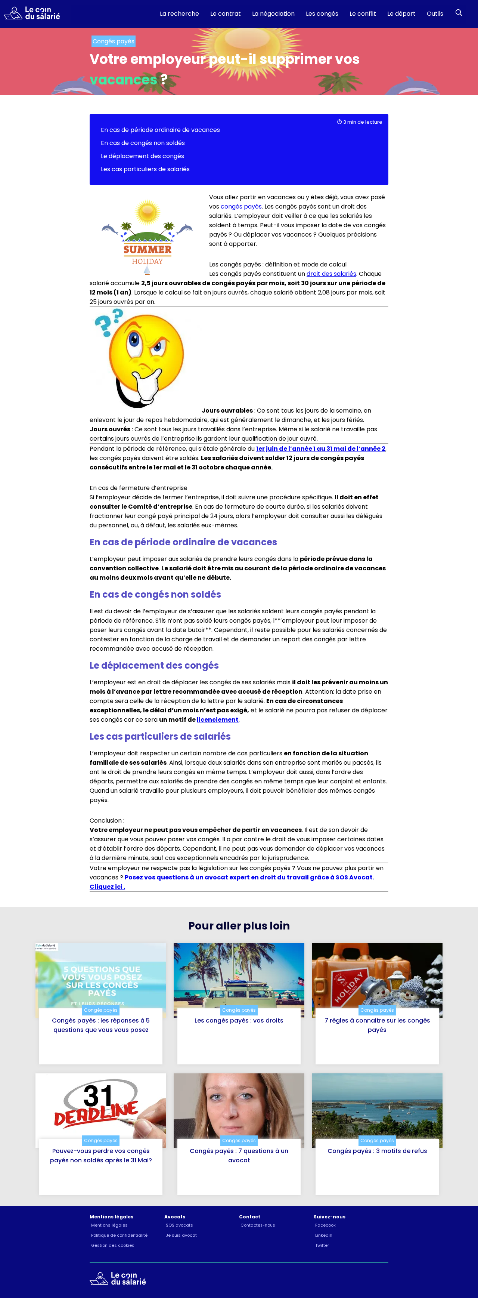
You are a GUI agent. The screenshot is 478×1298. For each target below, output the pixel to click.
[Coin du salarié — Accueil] (30, 14)
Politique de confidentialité (119, 1235)
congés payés (241, 206)
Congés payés (101, 1010)
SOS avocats (179, 1225)
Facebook (325, 1225)
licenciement (218, 719)
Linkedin (323, 1235)
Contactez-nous (257, 1225)
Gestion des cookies (112, 1245)
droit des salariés (331, 273)
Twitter (322, 1245)
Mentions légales (109, 1225)
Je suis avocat (181, 1235)
